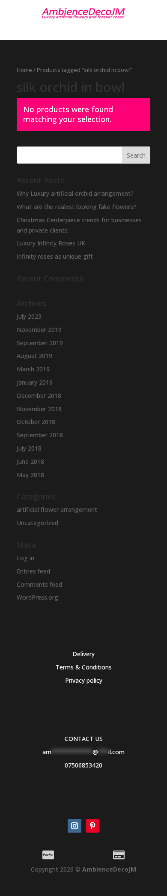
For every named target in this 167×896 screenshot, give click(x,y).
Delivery (83, 654)
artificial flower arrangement (57, 509)
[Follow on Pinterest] (92, 826)
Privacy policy (83, 680)
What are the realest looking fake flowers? (76, 207)
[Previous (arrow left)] (15, 448)
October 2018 (36, 422)
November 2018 (39, 409)
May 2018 (30, 475)
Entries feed (33, 571)
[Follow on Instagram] (74, 826)
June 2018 (30, 461)
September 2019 (40, 343)
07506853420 (83, 765)
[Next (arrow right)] (152, 448)
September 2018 (40, 435)
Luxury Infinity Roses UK (51, 243)
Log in (25, 558)
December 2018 (39, 395)
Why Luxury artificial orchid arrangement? (75, 193)
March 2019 (33, 369)
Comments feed (39, 584)
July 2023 (29, 316)
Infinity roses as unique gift (55, 256)
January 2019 (35, 382)
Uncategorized (37, 523)
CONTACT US (84, 739)
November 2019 (39, 330)
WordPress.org (37, 597)
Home (24, 70)
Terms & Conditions (84, 667)
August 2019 (34, 356)
